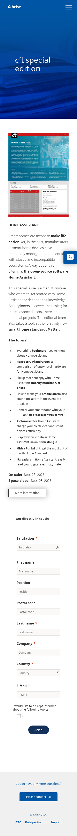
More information (27, 493)
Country (23, 664)
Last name (25, 623)
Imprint (56, 822)
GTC (18, 822)
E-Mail (22, 686)
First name (25, 562)
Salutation (25, 538)
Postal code (26, 603)
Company (24, 643)
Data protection (36, 822)
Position (23, 582)
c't (24, 716)
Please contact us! (38, 797)
